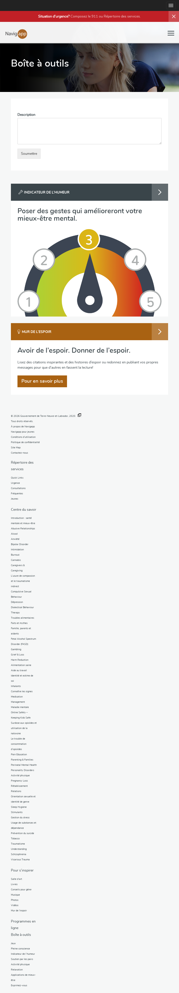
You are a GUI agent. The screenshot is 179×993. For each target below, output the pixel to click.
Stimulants (16, 812)
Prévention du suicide (22, 833)
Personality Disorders (22, 770)
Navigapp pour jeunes (22, 432)
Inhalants (16, 686)
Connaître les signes (22, 691)
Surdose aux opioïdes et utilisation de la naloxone (24, 728)
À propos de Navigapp (23, 426)
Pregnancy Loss (19, 781)
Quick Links (17, 478)
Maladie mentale (20, 707)
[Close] (174, 16)
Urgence (15, 483)
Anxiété (15, 539)
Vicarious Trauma (20, 859)
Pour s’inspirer (22, 870)
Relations (16, 791)
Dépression (17, 602)
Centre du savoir (23, 509)
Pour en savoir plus (42, 381)
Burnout (15, 555)
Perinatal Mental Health (24, 765)
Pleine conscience (20, 948)
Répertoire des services (122, 16)
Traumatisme (18, 844)
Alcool (14, 534)
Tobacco (15, 838)
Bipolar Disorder (19, 544)
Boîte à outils (21, 935)
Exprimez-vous (19, 985)
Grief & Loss (17, 654)
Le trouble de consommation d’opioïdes (18, 744)
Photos (14, 900)
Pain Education (19, 754)
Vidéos (14, 905)
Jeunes (14, 499)
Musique (15, 895)
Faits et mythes (19, 623)
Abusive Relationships (23, 528)
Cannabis (16, 560)
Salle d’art (16, 879)
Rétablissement (19, 786)
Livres (14, 884)
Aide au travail (19, 670)
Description (26, 114)
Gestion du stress (20, 817)
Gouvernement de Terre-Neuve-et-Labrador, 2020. (48, 416)
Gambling (16, 649)
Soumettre (29, 153)
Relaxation (17, 969)
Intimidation (17, 549)
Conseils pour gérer (21, 889)
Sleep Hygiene (19, 807)
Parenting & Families (22, 760)
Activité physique (20, 775)
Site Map (16, 447)
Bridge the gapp (16, 33)
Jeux (13, 943)
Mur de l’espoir (19, 910)
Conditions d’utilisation (23, 437)
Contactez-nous (19, 453)
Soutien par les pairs (22, 959)
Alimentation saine (21, 665)
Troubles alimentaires (22, 618)
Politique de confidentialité (25, 442)
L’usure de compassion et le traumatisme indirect (23, 581)
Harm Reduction (19, 660)
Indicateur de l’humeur (23, 954)
